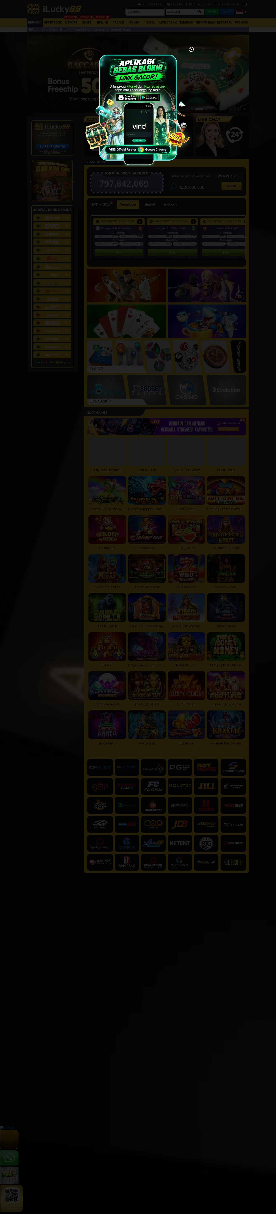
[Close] (191, 50)
